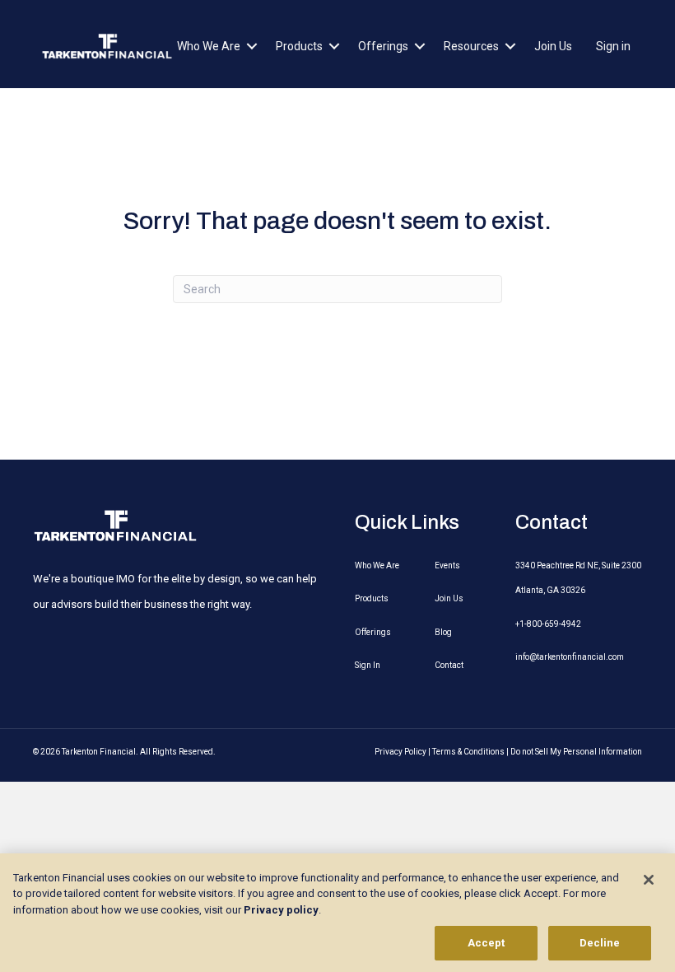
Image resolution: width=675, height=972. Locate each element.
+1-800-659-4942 (548, 624)
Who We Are (208, 46)
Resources (471, 46)
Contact (449, 665)
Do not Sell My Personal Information (576, 751)
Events (447, 565)
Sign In (367, 665)
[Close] (649, 880)
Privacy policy (281, 910)
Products (299, 46)
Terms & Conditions (468, 751)
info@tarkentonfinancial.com (569, 656)
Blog (443, 632)
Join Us (553, 46)
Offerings (383, 46)
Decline (600, 943)
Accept (486, 943)
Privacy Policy (400, 751)
